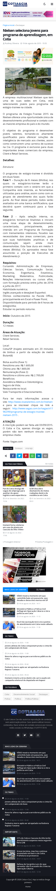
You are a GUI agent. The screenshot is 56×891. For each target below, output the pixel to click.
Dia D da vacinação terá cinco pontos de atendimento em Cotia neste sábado (35, 623)
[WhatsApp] (32, 455)
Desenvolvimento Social (24, 694)
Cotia (7, 694)
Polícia (7, 698)
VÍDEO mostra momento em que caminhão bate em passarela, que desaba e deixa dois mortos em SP (32, 598)
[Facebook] (13, 455)
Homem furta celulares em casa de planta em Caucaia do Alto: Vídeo (13, 527)
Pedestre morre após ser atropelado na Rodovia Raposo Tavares (27, 668)
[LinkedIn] (39, 455)
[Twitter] (19, 455)
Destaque (20, 25)
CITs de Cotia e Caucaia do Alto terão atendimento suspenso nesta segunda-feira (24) (34, 840)
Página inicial (8, 25)
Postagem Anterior (12, 542)
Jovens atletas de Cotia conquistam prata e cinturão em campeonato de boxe (28, 647)
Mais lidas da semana (15, 589)
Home (28, 886)
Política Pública (31, 698)
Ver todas (49, 464)
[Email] (45, 455)
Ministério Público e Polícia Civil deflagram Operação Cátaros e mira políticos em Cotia (33, 611)
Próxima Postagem (43, 542)
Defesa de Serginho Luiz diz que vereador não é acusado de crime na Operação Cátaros (33, 866)
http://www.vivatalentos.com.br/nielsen (30, 401)
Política (18, 698)
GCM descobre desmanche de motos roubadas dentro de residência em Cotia (39, 492)
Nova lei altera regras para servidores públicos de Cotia (28, 657)
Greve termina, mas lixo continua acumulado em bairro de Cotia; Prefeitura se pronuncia (32, 853)
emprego (29, 448)
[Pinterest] (26, 455)
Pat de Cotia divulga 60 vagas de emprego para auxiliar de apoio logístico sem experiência (14, 492)
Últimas (40, 589)
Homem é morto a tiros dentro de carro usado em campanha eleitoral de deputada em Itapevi (27, 679)
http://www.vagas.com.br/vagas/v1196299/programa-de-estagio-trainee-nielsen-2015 (28, 412)
